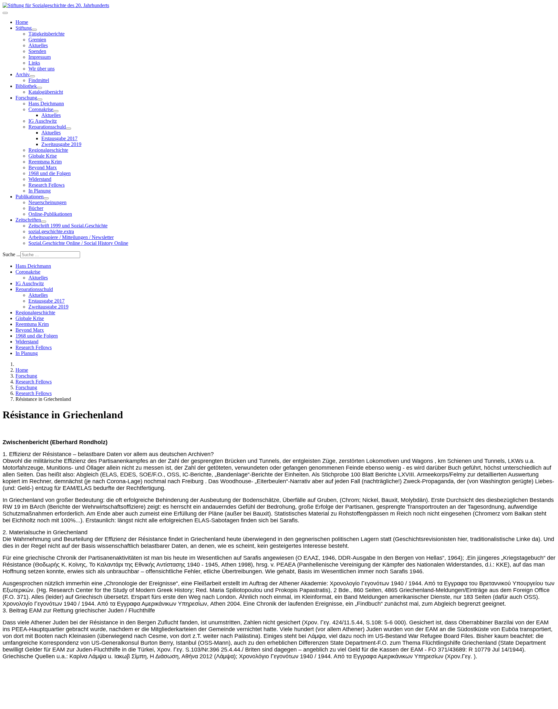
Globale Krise (42, 156)
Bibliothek (26, 86)
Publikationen (30, 196)
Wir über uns (41, 68)
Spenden (37, 51)
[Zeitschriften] (43, 222)
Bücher (35, 208)
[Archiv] (32, 76)
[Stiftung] (34, 30)
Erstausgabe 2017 (59, 138)
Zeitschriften (28, 220)
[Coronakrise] (55, 111)
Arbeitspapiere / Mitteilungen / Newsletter (71, 237)
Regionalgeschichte (48, 150)
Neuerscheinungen (47, 202)
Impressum (39, 57)
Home (22, 22)
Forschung (26, 97)
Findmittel (38, 80)
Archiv (23, 74)
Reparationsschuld (47, 127)
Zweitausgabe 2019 (61, 144)
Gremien (37, 39)
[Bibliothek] (39, 88)
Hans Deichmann (46, 103)
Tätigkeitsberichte (46, 33)
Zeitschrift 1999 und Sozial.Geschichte (68, 225)
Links (34, 63)
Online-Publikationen (50, 214)
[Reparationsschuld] (68, 129)
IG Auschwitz (42, 121)
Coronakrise (40, 109)
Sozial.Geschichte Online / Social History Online (78, 243)
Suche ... (11, 254)
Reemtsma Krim (45, 161)
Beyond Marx (42, 167)
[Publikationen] (46, 198)
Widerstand (39, 179)
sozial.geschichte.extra (51, 231)
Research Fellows (46, 185)
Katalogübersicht (45, 92)
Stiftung (24, 28)
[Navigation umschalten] (5, 13)
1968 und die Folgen (49, 173)
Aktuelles (38, 45)
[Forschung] (39, 99)
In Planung (39, 190)
